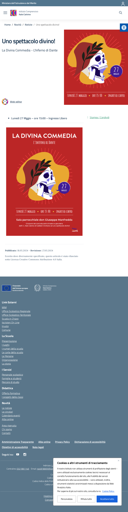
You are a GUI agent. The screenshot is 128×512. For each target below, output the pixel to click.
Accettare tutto (107, 499)
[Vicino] (118, 460)
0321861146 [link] (23, 468)
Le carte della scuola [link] (12, 352)
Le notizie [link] (7, 408)
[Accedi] (123, 3)
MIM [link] (4, 307)
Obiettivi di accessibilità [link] (15, 447)
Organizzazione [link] (10, 360)
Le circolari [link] (7, 412)
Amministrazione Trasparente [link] (18, 442)
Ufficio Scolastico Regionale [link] (16, 311)
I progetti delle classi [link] (12, 397)
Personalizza (66, 499)
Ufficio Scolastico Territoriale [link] (16, 315)
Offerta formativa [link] (11, 393)
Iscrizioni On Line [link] (10, 322)
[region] (87, 482)
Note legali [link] (38, 447)
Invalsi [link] (5, 326)
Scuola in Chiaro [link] (10, 319)
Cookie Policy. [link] (108, 491)
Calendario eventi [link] (11, 415)
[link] (124, 28)
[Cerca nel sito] (120, 13)
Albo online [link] (8, 419)
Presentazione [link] (9, 341)
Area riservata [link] (9, 425)
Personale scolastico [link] (12, 374)
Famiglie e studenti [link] (11, 378)
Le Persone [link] (7, 356)
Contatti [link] (6, 433)
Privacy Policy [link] (62, 442)
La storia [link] (6, 364)
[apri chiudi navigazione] (5, 13)
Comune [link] (6, 330)
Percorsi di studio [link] (10, 382)
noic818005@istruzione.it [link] (49, 468)
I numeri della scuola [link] (12, 348)
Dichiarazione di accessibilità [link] (89, 442)
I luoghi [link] (5, 345)
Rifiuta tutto (86, 499)
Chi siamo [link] (7, 429)
